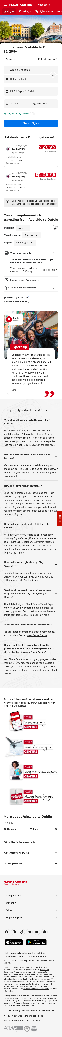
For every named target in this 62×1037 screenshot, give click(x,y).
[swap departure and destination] (53, 75)
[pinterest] (44, 932)
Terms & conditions (31, 1010)
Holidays (26, 11)
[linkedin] (29, 932)
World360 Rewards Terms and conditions (23, 1016)
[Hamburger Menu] (5, 4)
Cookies (7, 1010)
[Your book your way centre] (31, 722)
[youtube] (37, 932)
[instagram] (14, 932)
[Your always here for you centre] (31, 796)
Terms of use (48, 1010)
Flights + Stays (45, 11)
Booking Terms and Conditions (36, 989)
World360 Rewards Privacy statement (22, 1020)
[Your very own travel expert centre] (31, 771)
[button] (17, 103)
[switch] (32, 115)
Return (9, 59)
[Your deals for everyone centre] (31, 747)
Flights (10, 11)
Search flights (31, 123)
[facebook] (7, 932)
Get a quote (44, 5)
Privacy (16, 1010)
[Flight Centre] (20, 5)
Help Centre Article (14, 552)
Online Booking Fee (44, 201)
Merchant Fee (18, 204)
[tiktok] (22, 932)
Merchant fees (23, 986)
